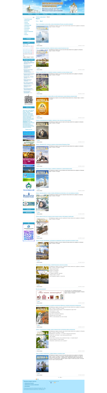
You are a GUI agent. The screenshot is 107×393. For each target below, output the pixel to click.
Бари (31, 121)
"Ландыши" (28, 111)
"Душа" (38, 43)
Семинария (26, 23)
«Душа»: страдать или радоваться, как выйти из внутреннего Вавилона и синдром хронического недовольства (58, 305)
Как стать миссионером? (41, 288)
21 (29, 52)
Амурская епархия (30, 119)
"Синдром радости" (26, 115)
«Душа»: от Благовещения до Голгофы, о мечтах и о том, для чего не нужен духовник (53, 120)
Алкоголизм (25, 119)
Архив (25, 32)
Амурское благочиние (26, 120)
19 (26, 52)
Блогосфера (26, 26)
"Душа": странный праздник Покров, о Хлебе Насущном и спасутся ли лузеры (52, 264)
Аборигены (32, 115)
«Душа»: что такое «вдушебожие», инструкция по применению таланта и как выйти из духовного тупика (57, 240)
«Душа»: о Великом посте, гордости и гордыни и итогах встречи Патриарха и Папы (53, 144)
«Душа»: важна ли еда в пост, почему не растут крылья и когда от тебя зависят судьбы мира (55, 216)
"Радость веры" (30, 114)
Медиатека (26, 29)
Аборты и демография (27, 116)
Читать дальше (39, 45)
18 (25, 52)
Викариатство (25, 127)
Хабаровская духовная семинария (32, 384)
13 (28, 50)
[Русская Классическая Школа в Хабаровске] (29, 206)
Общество (45, 14)
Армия (29, 121)
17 (23, 52)
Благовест (32, 122)
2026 (27, 44)
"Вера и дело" (25, 110)
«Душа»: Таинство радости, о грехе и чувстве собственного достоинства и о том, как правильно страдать (57, 193)
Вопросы (29, 127)
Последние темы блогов (29, 59)
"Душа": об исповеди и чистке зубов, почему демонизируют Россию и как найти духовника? (54, 24)
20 (28, 52)
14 (29, 50)
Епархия (26, 22)
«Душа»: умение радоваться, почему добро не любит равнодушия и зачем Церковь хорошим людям (56, 96)
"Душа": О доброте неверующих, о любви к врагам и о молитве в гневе (50, 353)
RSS (38, 379)
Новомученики (68, 14)
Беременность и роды (27, 122)
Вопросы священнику (28, 31)
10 (23, 50)
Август (24, 44)
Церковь (37, 14)
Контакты (26, 34)
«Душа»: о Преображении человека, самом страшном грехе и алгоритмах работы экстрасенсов (55, 329)
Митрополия (26, 20)
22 (31, 52)
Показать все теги (28, 129)
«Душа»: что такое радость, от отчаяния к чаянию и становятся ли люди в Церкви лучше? (54, 72)
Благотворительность (27, 123)
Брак (28, 124)
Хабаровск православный (41, 16)
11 (25, 50)
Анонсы (25, 121)
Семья (52, 14)
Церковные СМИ (27, 25)
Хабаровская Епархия (29, 383)
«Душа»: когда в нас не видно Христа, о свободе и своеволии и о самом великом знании (54, 168)
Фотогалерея (27, 28)
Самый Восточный (28, 19)
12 (26, 50)
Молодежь (59, 14)
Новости (30, 14)
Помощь (77, 14)
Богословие (25, 124)
